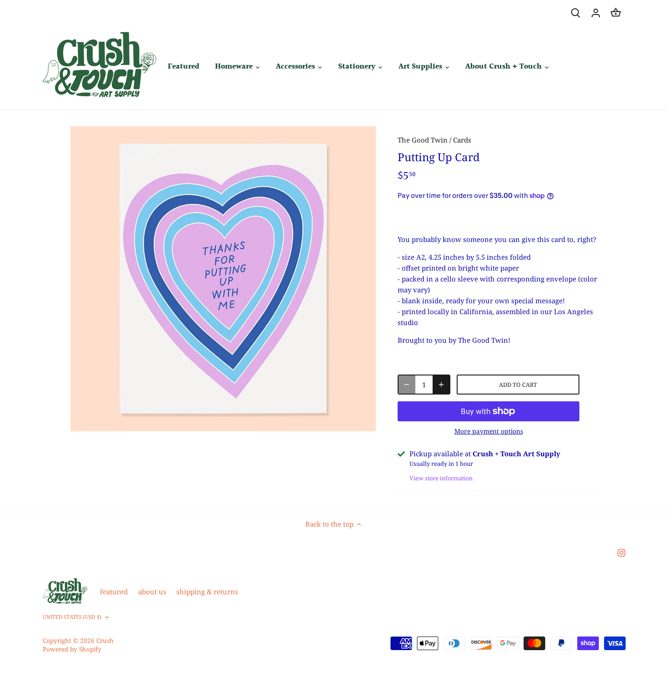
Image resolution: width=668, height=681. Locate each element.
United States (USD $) (72, 617)
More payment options (488, 431)
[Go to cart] (615, 12)
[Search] (576, 12)
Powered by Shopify (72, 649)
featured (114, 591)
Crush (105, 641)
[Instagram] (621, 552)
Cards (462, 139)
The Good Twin (423, 139)
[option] (223, 278)
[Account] (596, 12)
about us (152, 591)
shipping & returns (207, 591)
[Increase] (441, 384)
